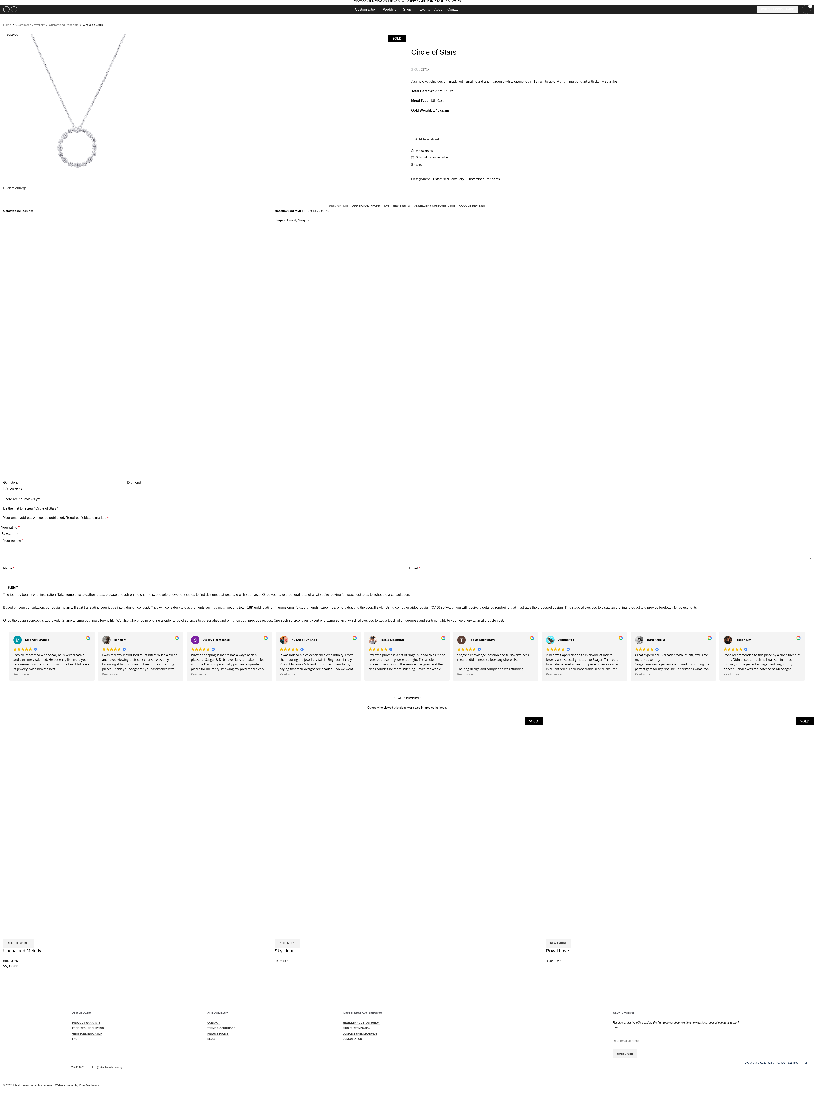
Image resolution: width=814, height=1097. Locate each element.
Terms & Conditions (221, 1028)
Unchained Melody (22, 950)
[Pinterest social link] (438, 165)
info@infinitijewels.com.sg (107, 1067)
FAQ (74, 1038)
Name (8, 568)
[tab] (338, 206)
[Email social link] (434, 165)
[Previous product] (413, 37)
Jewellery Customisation (361, 1022)
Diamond (134, 482)
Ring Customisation (357, 1028)
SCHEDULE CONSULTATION (777, 9)
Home (7, 24)
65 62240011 (78, 1067)
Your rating (10, 527)
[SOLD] (328, 769)
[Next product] (422, 37)
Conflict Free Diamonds (360, 1033)
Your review (13, 540)
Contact (213, 1022)
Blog (211, 1038)
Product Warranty (86, 1022)
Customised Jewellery (30, 24)
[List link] (611, 150)
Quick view (8, 933)
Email (414, 568)
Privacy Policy (218, 1033)
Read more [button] (21, 674)
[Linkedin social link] (443, 165)
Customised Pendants (63, 24)
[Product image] (56, 875)
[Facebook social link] (6, 9)
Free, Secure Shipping (88, 1028)
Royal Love (557, 950)
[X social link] (429, 165)
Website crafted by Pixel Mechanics (77, 1085)
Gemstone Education (87, 1033)
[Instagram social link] (14, 9)
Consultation (352, 1038)
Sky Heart (285, 950)
